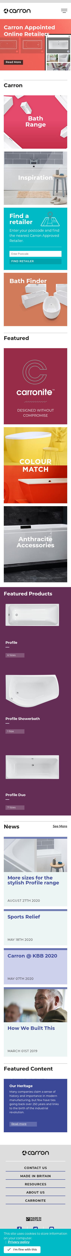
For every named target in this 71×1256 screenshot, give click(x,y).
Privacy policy (19, 1242)
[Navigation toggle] (63, 11)
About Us (35, 1192)
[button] (17, 11)
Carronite (35, 1201)
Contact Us (35, 1168)
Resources (35, 1184)
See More (60, 826)
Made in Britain (35, 1176)
